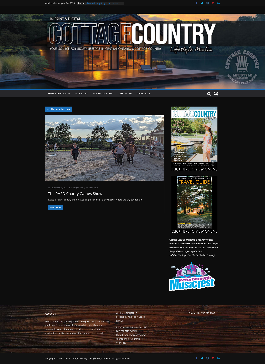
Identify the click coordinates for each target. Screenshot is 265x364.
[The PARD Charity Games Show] (104, 148)
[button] (68, 93)
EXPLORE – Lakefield (96, 3)
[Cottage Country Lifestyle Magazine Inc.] (132, 16)
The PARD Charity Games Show (75, 193)
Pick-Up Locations (103, 93)
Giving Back (143, 93)
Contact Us (125, 93)
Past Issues (81, 93)
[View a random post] (216, 93)
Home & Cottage (57, 93)
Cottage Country (78, 187)
